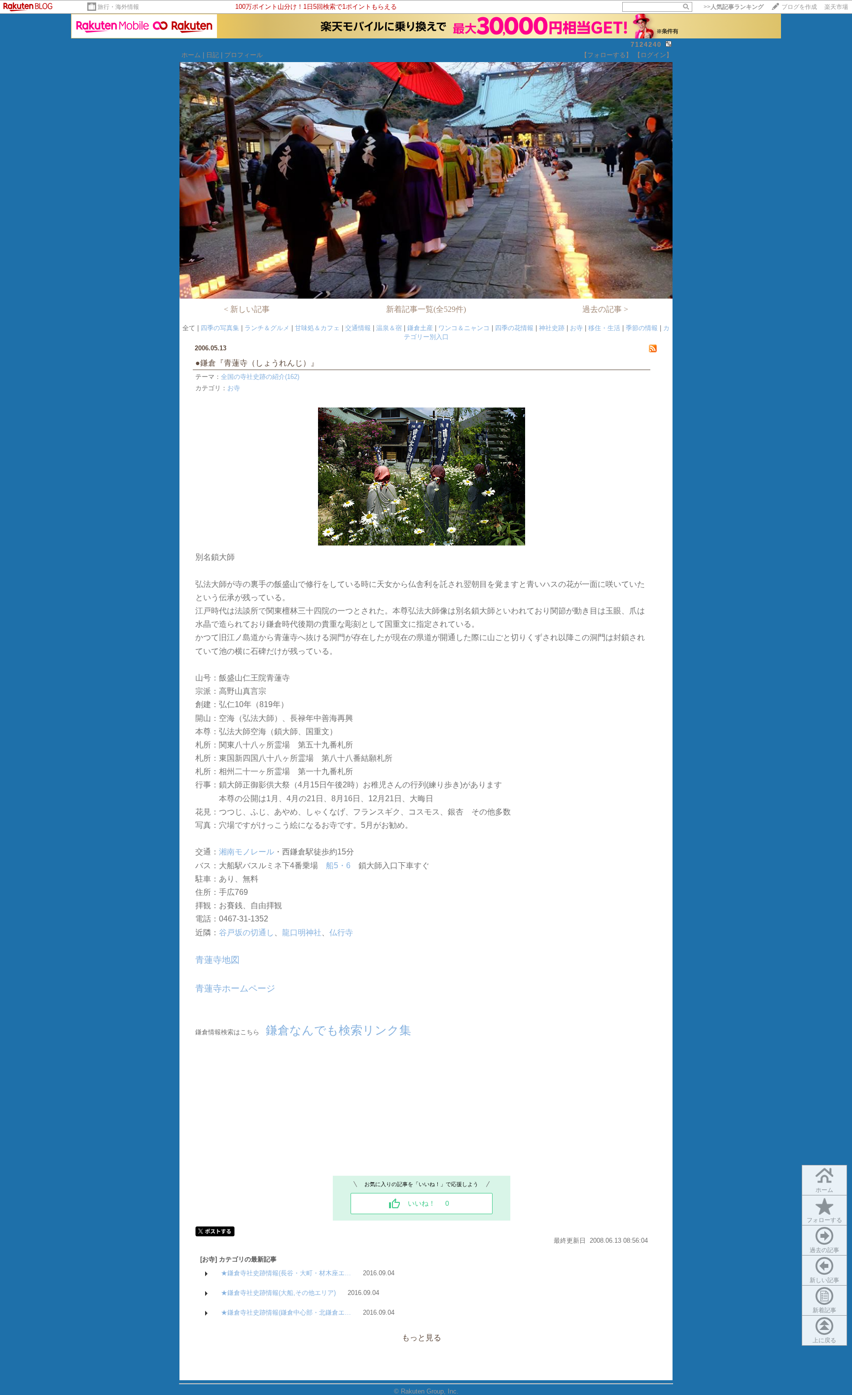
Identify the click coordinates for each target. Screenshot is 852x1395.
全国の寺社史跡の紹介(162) (260, 376)
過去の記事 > (605, 309)
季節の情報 (642, 328)
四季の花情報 (514, 328)
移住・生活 (604, 328)
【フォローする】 (606, 55)
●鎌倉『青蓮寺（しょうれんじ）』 (260, 363)
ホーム (191, 55)
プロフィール (243, 55)
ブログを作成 (799, 6)
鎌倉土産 (420, 328)
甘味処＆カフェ (317, 328)
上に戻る (824, 1340)
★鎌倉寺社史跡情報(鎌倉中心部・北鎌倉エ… (286, 1312)
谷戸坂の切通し (246, 932)
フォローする (824, 1220)
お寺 (576, 328)
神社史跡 (552, 328)
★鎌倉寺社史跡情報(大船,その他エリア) (278, 1292)
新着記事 (824, 1310)
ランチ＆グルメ (267, 328)
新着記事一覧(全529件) (426, 309)
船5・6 (338, 865)
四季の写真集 (220, 328)
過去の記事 (824, 1250)
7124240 (646, 44)
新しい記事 (824, 1280)
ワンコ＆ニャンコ (464, 328)
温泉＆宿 (389, 328)
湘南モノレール (246, 852)
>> (734, 6)
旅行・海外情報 (118, 6)
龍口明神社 (301, 932)
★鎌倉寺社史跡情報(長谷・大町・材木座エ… (286, 1273)
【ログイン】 (653, 55)
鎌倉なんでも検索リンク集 (338, 1030)
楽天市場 (836, 6)
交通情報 (358, 328)
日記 (212, 55)
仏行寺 (341, 932)
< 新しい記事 (247, 309)
